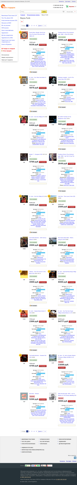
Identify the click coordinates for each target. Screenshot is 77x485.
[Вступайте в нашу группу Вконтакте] (75, 458)
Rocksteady (38, 226)
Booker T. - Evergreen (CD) (35, 154)
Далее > (40, 25)
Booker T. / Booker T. (40, 178)
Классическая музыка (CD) (9, 20)
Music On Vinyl (69, 294)
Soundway (40, 56)
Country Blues (43, 179)
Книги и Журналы (7, 44)
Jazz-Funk (41, 64)
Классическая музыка (28, 443)
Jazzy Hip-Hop (68, 62)
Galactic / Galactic (41, 295)
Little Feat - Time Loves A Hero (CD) (66, 196)
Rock (44, 105)
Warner (68, 219)
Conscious (33, 298)
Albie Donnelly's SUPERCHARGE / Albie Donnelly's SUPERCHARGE (67, 416)
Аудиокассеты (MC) (7, 37)
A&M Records (40, 257)
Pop (35, 222)
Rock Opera (38, 225)
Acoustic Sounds (68, 379)
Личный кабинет (71, 11)
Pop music (38, 222)
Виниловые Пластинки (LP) (9, 15)
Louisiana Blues (40, 104)
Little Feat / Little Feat (70, 220)
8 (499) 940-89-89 (25, 477)
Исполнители (5, 55)
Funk (45, 62)
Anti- (40, 294)
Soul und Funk (41, 66)
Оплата (73, 1)
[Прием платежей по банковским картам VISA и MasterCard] (35, 466)
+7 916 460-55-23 (58, 7)
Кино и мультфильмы (7, 30)
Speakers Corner (40, 137)
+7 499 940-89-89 (58, 5)
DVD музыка (5, 28)
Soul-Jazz (42, 144)
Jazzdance (64, 61)
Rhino (40, 217)
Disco (41, 61)
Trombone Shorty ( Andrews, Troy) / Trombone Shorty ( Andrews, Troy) (67, 178)
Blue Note (69, 52)
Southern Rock (70, 224)
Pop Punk (43, 222)
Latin (36, 104)
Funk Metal (33, 63)
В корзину (42, 44)
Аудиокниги (5, 32)
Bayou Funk (37, 61)
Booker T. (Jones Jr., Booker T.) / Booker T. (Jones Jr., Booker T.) (39, 177)
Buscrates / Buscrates (41, 410)
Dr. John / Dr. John (41, 101)
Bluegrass (42, 383)
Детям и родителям (7, 35)
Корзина (72, 6)
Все (22, 21)
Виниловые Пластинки (28, 439)
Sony (40, 174)
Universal (69, 97)
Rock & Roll (43, 225)
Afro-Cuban (37, 261)
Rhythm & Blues (39, 105)
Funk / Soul (38, 63)
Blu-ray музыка (6, 25)
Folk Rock (38, 262)
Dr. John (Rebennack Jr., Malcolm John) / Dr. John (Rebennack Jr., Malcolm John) (39, 140)
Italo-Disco (36, 64)
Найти (44, 11)
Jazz (60, 61)
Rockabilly (33, 225)
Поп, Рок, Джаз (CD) (7, 18)
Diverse (68, 333)
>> (45, 25)
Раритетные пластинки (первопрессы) (8, 41)
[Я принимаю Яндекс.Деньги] (43, 466)
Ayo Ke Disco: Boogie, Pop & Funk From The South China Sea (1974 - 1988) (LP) (37, 34)
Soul (38, 180)
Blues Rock (71, 143)
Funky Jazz (43, 63)
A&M (40, 378)
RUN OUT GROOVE (40, 100)
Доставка (67, 1)
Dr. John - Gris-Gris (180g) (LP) (36, 116)
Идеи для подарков (7, 60)
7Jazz (68, 413)
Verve (69, 175)
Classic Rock (62, 223)
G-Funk (32, 64)
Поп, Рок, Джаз (26, 441)
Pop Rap (34, 224)
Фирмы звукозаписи (7, 57)
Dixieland (67, 262)
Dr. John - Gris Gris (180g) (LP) (36, 196)
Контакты (61, 1)
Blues (41, 103)
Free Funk (41, 62)
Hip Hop (37, 298)
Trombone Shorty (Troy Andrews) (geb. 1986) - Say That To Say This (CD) (66, 156)
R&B (72, 101)
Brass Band (71, 261)
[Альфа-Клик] (49, 466)
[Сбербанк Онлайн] (28, 466)
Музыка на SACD (6, 23)
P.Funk (36, 66)
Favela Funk (36, 62)
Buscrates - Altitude (34, 393)
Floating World (69, 257)
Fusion (43, 143)
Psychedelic (33, 105)
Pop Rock (39, 224)
